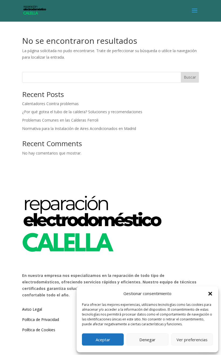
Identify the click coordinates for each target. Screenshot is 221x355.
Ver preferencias (192, 339)
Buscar (190, 77)
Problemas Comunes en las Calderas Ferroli (60, 120)
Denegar (147, 339)
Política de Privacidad (40, 319)
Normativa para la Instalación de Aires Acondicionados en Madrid (79, 128)
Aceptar (103, 339)
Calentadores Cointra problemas (50, 103)
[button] (210, 293)
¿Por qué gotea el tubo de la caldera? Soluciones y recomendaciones (82, 111)
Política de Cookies (38, 329)
